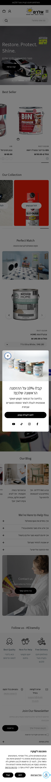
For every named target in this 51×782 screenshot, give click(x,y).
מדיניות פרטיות (11, 767)
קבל (8, 775)
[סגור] (7, 356)
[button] (46, 774)
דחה (20, 775)
